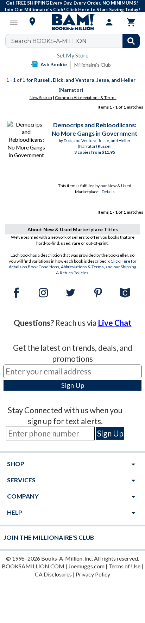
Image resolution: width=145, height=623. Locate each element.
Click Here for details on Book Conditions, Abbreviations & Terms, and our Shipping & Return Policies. (73, 267)
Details (108, 191)
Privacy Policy (93, 574)
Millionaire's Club (92, 65)
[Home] (72, 22)
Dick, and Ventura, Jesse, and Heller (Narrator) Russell (97, 143)
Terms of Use (124, 566)
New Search (41, 97)
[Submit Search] (131, 41)
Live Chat (115, 323)
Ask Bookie (53, 64)
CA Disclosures (53, 574)
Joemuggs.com (86, 566)
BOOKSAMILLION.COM (33, 566)
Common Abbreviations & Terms (85, 97)
